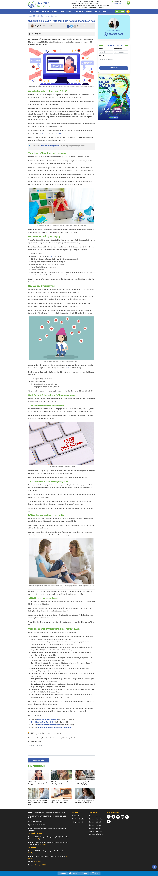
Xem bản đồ (35, 839)
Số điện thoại (118, 48)
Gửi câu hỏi (113, 68)
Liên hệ (104, 11)
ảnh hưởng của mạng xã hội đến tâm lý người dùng (54, 727)
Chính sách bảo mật (95, 822)
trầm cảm (57, 133)
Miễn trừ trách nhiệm (95, 831)
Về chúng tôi (75, 816)
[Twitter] (71, 26)
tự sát (67, 368)
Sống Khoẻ (89, 11)
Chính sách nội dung (95, 825)
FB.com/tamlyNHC (40, 865)
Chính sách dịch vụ (94, 816)
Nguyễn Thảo (39, 26)
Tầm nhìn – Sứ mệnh (78, 819)
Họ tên (101, 48)
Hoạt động (45, 11)
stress (42, 133)
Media (97, 11)
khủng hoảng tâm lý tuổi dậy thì (47, 719)
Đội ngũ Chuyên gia (77, 822)
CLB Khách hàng (78, 11)
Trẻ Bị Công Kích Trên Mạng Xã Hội (42, 722)
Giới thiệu (36, 11)
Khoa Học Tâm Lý (65, 11)
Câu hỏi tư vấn (103, 56)
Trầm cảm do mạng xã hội (49, 146)
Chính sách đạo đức (95, 828)
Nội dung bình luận (34, 741)
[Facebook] (68, 26)
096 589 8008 (117, 3)
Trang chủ (30, 11)
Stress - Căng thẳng (51, 16)
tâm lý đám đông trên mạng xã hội (48, 725)
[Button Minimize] (93, 34)
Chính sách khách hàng (96, 819)
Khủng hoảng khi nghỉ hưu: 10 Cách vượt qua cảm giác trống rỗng (37, 802)
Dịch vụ (54, 11)
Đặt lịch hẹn (120, 11)
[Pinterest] (74, 26)
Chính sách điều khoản (96, 834)
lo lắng (50, 256)
